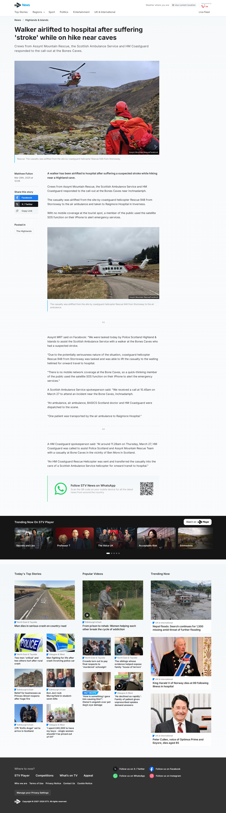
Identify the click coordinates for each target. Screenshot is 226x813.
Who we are (20, 783)
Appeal (88, 775)
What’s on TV (68, 775)
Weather (150, 5)
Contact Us (69, 783)
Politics (64, 12)
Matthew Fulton (23, 173)
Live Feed (204, 12)
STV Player (22, 775)
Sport (52, 12)
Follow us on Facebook (168, 769)
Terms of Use (36, 783)
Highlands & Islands (36, 20)
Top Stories (21, 12)
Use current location (185, 5)
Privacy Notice (53, 783)
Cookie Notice (84, 783)
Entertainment (81, 12)
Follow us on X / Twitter (132, 769)
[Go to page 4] (116, 553)
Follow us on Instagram (168, 775)
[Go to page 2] (111, 553)
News (17, 20)
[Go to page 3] (114, 553)
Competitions (45, 775)
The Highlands (24, 231)
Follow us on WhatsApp (132, 775)
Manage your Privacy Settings (33, 792)
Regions (37, 12)
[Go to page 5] (119, 553)
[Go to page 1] (108, 553)
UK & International (104, 12)
